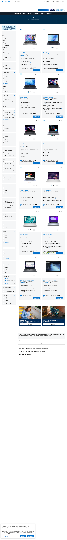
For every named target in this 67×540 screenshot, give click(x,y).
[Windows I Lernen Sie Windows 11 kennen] (43, 10)
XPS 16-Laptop (47, 190)
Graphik (4, 159)
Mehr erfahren (30, 324)
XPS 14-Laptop (24, 234)
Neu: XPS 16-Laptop (48, 97)
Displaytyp (4, 231)
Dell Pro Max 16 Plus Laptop (27, 280)
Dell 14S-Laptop (24, 190)
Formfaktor (4, 86)
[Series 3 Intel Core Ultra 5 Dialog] (14, 117)
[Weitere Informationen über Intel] (52, 9)
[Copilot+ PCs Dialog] (10, 68)
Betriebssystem (5, 122)
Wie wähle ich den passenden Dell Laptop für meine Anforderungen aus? (31, 343)
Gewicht (4, 175)
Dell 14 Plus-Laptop (48, 234)
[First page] (32, 303)
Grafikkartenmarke (6, 148)
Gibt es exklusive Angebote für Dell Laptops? (27, 345)
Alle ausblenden (28, 328)
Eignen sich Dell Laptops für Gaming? (25, 354)
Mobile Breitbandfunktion (7, 287)
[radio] (52, 47)
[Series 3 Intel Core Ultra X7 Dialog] (14, 112)
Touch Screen (5, 214)
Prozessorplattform (6, 295)
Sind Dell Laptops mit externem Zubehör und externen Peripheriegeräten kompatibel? (34, 348)
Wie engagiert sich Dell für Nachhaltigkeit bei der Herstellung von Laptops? (32, 351)
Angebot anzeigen (50, 253)
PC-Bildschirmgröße (6, 72)
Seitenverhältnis (5, 222)
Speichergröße (5, 184)
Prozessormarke (5, 95)
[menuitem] (12, 4)
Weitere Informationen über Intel (60, 10)
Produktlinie (5, 32)
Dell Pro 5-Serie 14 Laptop (49, 280)
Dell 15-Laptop (23, 97)
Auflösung (4, 245)
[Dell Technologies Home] (6, 1)
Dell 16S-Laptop (47, 143)
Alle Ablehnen (23, 536)
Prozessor (4, 106)
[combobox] (26, 1)
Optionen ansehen (36, 69)
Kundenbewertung (6, 276)
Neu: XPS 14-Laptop (25, 143)
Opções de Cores (5, 261)
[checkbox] (5, 37)
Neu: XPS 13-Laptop (25, 53)
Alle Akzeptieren (30, 536)
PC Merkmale (5, 199)
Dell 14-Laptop (47, 53)
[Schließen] (33, 525)
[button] (47, 1)
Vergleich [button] (37, 29)
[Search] (13, 109)
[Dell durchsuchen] (37, 1)
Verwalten (6, 536)
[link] (52, 1)
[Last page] (51, 303)
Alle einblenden (21, 328)
